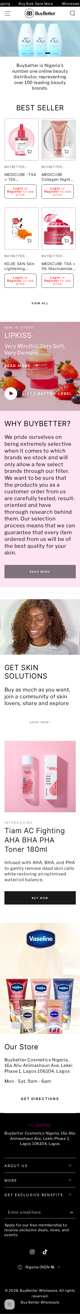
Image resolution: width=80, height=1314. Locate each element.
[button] (72, 13)
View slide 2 (32, 50)
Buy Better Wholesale (40, 1302)
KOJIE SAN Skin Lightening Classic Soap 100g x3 (19, 266)
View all (40, 303)
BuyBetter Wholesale (39, 1290)
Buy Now (40, 898)
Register (14, 191)
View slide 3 (40, 50)
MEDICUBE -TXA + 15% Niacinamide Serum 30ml (20, 177)
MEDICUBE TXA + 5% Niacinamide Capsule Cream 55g (59, 266)
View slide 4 (47, 50)
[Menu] (7, 13)
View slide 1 (24, 50)
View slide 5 (55, 50)
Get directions (40, 1099)
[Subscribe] (72, 1212)
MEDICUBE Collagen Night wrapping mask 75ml (56, 177)
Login (18, 188)
